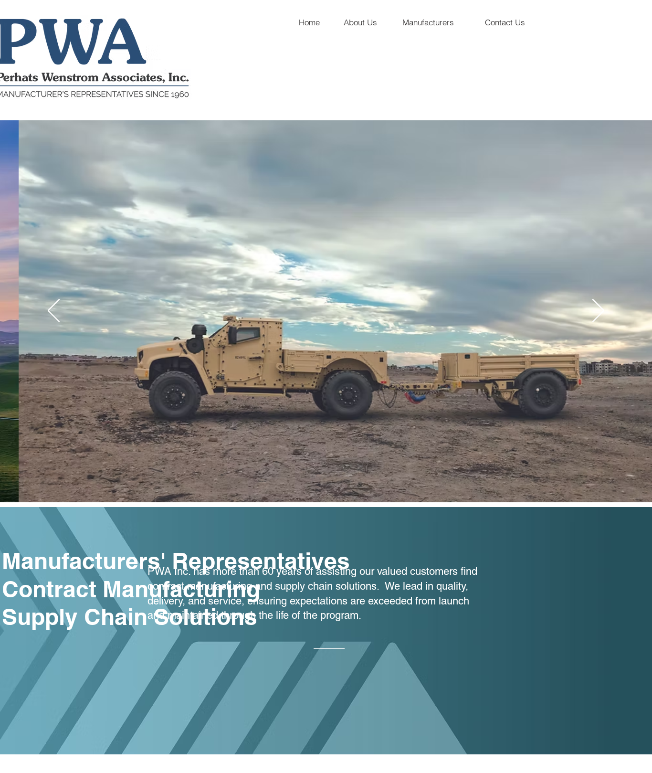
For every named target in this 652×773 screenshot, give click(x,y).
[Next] (598, 311)
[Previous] (54, 311)
